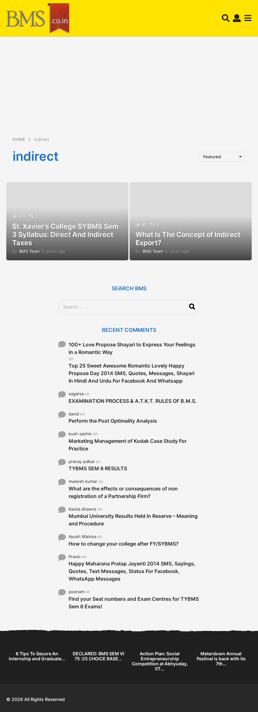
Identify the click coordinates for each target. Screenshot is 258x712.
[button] (226, 18)
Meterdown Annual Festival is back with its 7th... (221, 658)
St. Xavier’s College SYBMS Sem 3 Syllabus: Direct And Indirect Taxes (65, 234)
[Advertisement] (129, 88)
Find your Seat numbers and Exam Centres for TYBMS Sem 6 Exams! (134, 603)
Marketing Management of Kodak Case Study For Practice (128, 445)
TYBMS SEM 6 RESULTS (98, 468)
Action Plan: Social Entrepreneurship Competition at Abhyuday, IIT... (160, 661)
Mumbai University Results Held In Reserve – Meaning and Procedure (133, 520)
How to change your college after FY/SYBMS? (124, 544)
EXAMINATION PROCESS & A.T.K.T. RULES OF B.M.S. (133, 401)
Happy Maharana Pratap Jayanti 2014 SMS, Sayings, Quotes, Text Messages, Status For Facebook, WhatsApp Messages (132, 571)
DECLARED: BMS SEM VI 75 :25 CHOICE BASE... (98, 656)
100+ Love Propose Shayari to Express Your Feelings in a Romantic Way (132, 348)
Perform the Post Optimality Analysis (113, 421)
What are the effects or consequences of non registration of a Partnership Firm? (123, 492)
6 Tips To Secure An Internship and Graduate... (37, 656)
